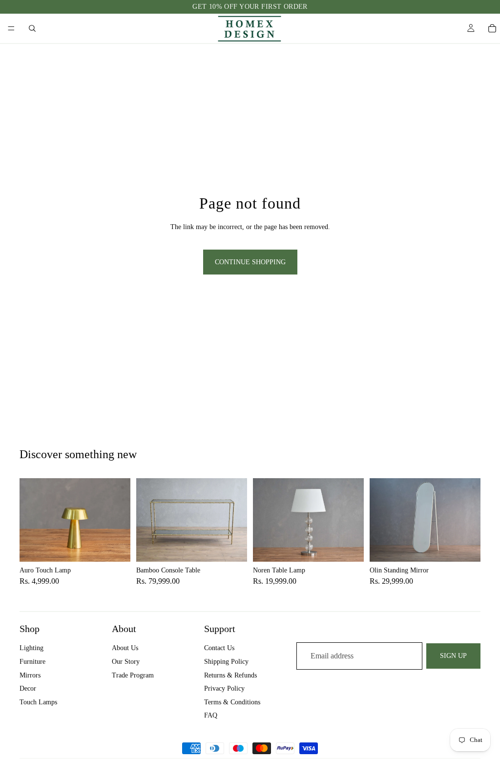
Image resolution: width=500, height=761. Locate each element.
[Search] (32, 28)
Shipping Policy (226, 661)
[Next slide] (119, 520)
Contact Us (219, 648)
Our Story (126, 661)
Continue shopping (250, 262)
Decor (28, 688)
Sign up (453, 655)
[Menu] (11, 28)
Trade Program (133, 674)
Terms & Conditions (232, 702)
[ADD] (232, 546)
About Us (125, 648)
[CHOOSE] (115, 546)
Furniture (32, 661)
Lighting (31, 648)
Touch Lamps (38, 702)
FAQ (210, 715)
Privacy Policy (224, 688)
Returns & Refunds (230, 674)
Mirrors (30, 674)
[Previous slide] (30, 520)
